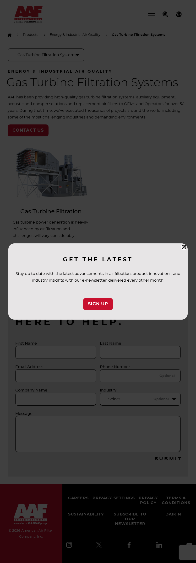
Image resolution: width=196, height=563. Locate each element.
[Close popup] (184, 247)
